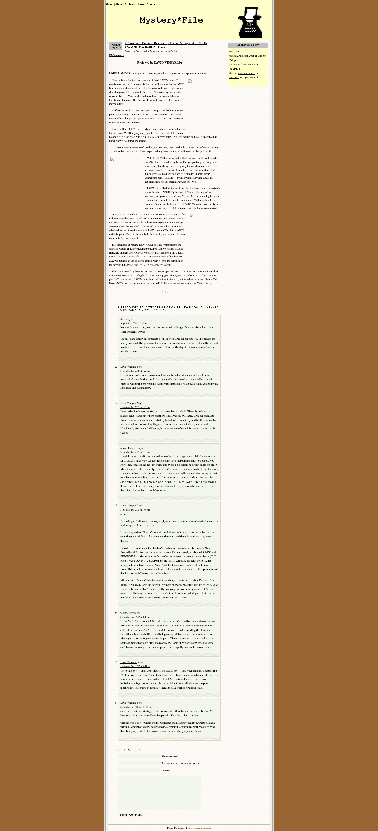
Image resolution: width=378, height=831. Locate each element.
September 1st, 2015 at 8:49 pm (135, 509)
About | (119, 4)
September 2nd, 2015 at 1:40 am (135, 616)
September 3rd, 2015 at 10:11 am (135, 707)
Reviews (154, 51)
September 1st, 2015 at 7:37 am (135, 452)
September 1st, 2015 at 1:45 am (135, 407)
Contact (152, 4)
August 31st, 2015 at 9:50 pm (133, 323)
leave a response (246, 73)
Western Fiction (169, 51)
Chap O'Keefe (127, 612)
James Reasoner (128, 448)
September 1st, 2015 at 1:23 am (135, 370)
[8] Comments (116, 55)
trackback (234, 77)
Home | (110, 4)
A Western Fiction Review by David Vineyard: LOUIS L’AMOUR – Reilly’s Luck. (166, 45)
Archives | (131, 4)
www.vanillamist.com (201, 827)
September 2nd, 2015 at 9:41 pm (135, 666)
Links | (142, 4)
